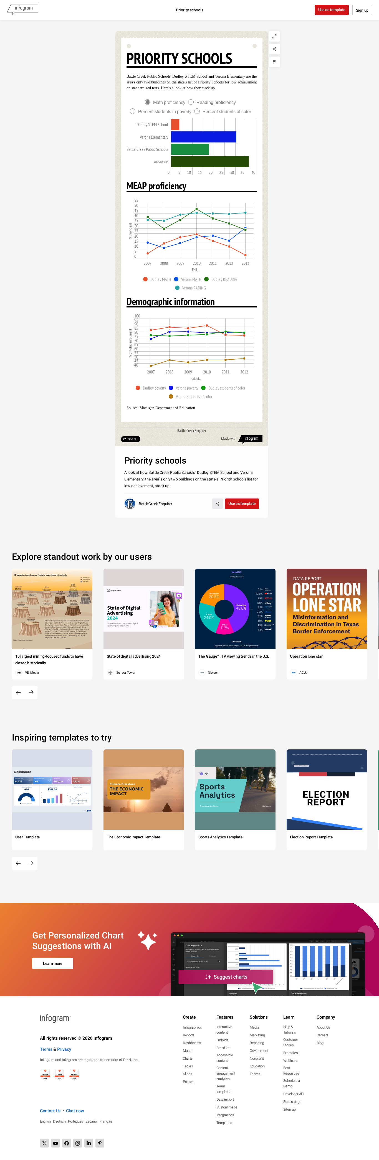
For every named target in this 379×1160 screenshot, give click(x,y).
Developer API (293, 1094)
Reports (188, 1035)
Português (75, 1121)
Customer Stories (290, 1042)
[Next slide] (31, 692)
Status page (292, 1102)
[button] (158, 279)
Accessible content (224, 1058)
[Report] (274, 62)
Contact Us (50, 1110)
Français (106, 1121)
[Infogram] (22, 10)
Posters (188, 1082)
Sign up (362, 10)
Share (132, 439)
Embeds (222, 1040)
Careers (322, 1035)
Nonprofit (257, 1058)
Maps (187, 1051)
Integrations (225, 1115)
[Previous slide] (18, 692)
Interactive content (224, 1029)
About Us (323, 1027)
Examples (290, 1053)
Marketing (257, 1035)
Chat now (75, 1110)
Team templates (223, 1089)
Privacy (64, 1049)
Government (259, 1051)
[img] (175, 124)
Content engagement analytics (225, 1073)
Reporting (257, 1043)
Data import (225, 1099)
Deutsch (59, 1121)
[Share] (274, 49)
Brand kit (222, 1048)
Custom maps (226, 1107)
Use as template (332, 9)
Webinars (290, 1061)
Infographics (192, 1027)
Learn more (52, 963)
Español (91, 1121)
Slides (187, 1074)
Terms (46, 1049)
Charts (188, 1058)
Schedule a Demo (291, 1083)
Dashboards (192, 1043)
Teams (255, 1074)
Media (254, 1027)
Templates (224, 1123)
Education (257, 1066)
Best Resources (291, 1070)
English (45, 1121)
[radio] (166, 102)
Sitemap (289, 1109)
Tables (188, 1066)
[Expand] (274, 36)
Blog (320, 1043)
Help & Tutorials (289, 1029)
